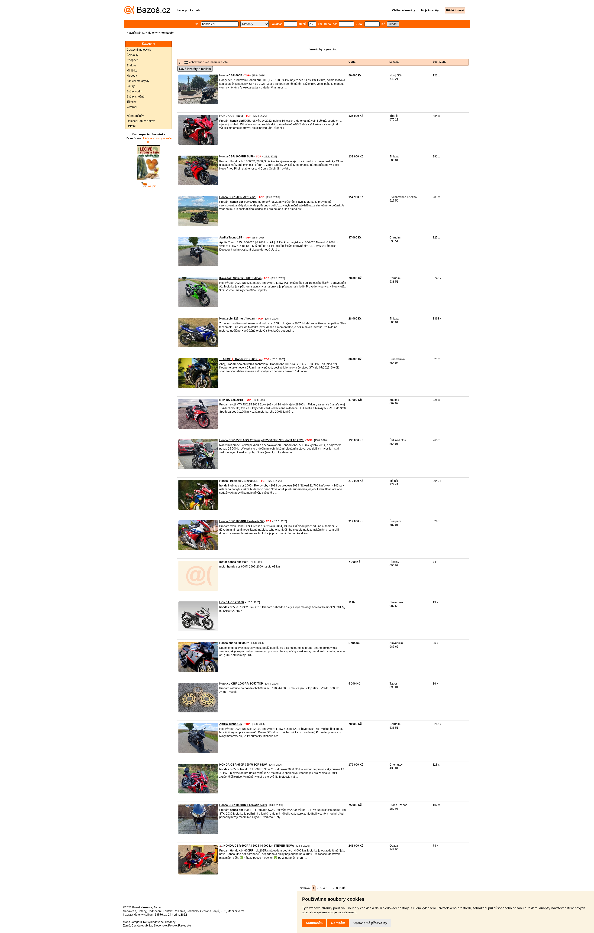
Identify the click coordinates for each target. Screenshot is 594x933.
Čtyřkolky (132, 55)
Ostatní (131, 126)
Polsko (172, 925)
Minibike (132, 70)
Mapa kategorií (132, 922)
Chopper (132, 60)
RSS (223, 911)
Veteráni (132, 107)
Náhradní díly (135, 115)
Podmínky (193, 911)
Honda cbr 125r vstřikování (237, 318)
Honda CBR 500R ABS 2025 (237, 197)
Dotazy (142, 911)
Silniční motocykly (138, 81)
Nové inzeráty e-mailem (195, 69)
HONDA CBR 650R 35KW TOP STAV (243, 764)
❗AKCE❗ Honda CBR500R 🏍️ (240, 359)
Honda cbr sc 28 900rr (234, 643)
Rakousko (184, 925)
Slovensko (160, 925)
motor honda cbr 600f (233, 562)
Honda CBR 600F (230, 75)
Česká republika (142, 925)
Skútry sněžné (136, 96)
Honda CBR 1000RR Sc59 (236, 156)
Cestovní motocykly (139, 49)
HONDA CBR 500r (231, 115)
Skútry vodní (134, 91)
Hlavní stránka (135, 32)
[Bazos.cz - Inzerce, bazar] (147, 13)
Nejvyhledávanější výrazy (159, 922)
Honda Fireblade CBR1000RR (238, 481)
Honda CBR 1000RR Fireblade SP (241, 521)
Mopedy (132, 75)
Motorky (153, 32)
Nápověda (129, 911)
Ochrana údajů (209, 911)
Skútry (131, 86)
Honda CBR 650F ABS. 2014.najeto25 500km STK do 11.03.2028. (261, 440)
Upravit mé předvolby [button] (370, 923)
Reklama (179, 911)
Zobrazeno (439, 61)
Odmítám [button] (338, 923)
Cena (352, 61)
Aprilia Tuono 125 (230, 237)
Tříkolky (131, 101)
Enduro (131, 65)
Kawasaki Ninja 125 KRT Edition (240, 278)
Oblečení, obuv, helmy (141, 121)
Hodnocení (154, 911)
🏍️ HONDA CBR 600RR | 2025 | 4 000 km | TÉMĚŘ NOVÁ (256, 845)
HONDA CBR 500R (231, 602)
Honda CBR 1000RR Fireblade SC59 (243, 805)
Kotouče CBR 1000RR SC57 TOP (241, 683)
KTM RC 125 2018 (231, 399)
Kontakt (167, 911)
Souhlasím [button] (314, 923)
